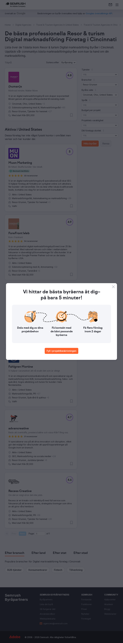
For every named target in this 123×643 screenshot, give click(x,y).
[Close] (113, 286)
